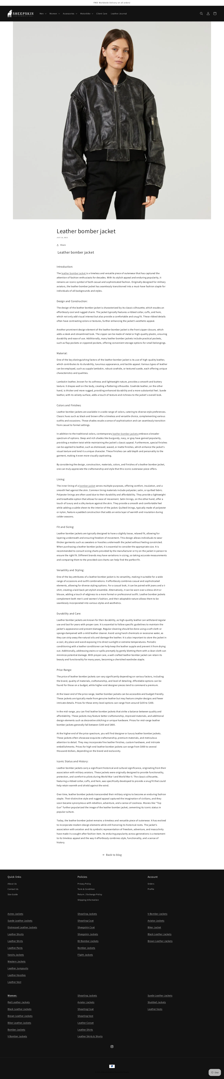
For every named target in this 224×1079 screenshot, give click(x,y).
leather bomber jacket (73, 273)
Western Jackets (17, 961)
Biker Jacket (154, 927)
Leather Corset (86, 1022)
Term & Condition (86, 889)
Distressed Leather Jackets (22, 927)
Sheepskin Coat (86, 927)
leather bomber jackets (125, 433)
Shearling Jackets (87, 913)
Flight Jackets (85, 954)
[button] (43, 13)
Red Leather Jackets (19, 1002)
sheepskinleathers (107, 1072)
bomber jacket (87, 485)
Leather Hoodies (17, 975)
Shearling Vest (85, 1016)
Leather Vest (14, 982)
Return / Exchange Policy (90, 894)
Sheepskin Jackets (88, 934)
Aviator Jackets (156, 920)
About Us (12, 883)
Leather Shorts (16, 934)
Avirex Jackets (15, 913)
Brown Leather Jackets (160, 941)
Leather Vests (155, 1009)
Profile (151, 889)
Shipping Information (88, 899)
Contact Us (13, 889)
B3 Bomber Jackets (88, 941)
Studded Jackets (157, 1002)
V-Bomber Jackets (157, 913)
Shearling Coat (86, 920)
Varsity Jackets (16, 954)
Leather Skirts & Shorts (90, 1036)
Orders (151, 883)
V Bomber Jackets (17, 1036)
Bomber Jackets (86, 947)
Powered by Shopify (121, 1072)
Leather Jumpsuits (18, 968)
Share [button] (63, 245)
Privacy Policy (84, 883)
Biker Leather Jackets (19, 1022)
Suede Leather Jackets (20, 920)
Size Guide (13, 894)
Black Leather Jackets (160, 934)
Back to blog (114, 854)
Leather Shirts (15, 941)
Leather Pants (15, 947)
